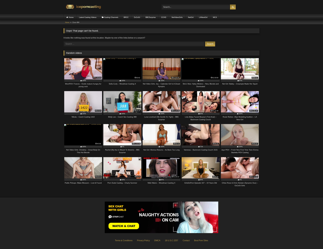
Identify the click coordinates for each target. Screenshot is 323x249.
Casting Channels (111, 17)
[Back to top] (315, 241)
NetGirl (191, 17)
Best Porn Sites (201, 240)
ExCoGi (137, 17)
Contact (186, 240)
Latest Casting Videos (87, 17)
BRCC (126, 17)
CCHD (163, 17)
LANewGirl (203, 17)
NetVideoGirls (177, 17)
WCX (215, 17)
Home (71, 17)
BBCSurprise (150, 17)
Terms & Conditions (123, 240)
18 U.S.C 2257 (171, 240)
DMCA (157, 240)
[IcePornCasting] (83, 7)
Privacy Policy (143, 240)
